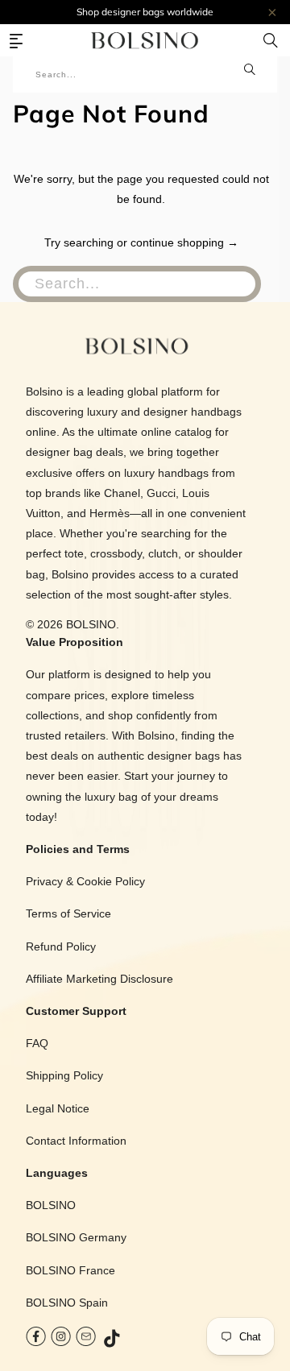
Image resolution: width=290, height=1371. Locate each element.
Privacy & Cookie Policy (85, 881)
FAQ (37, 1043)
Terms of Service (68, 913)
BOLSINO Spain (67, 1302)
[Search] (270, 40)
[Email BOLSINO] (86, 1340)
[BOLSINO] (145, 40)
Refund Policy (61, 946)
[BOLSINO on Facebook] (36, 1340)
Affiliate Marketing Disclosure (99, 978)
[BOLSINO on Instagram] (61, 1340)
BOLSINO (91, 624)
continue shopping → (184, 242)
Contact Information (76, 1140)
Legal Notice (57, 1108)
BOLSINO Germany (76, 1237)
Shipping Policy (64, 1075)
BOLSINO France (70, 1270)
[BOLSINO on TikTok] (113, 1340)
